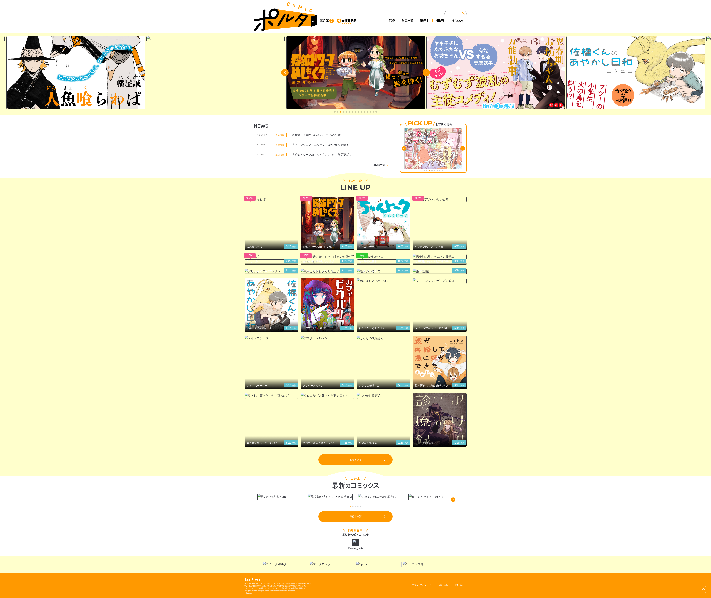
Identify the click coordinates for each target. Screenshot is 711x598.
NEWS (440, 20)
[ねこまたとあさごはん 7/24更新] (383, 281)
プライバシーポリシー (423, 585)
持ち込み (457, 20)
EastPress (252, 579)
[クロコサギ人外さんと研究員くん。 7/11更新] (327, 396)
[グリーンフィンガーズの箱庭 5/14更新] (440, 281)
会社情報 (443, 585)
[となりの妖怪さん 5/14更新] (383, 338)
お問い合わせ (460, 585)
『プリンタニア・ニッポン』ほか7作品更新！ (320, 144)
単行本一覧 (356, 516)
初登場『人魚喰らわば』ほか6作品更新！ (317, 134)
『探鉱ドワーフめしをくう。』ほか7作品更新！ (322, 154)
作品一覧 (407, 20)
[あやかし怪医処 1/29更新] (383, 396)
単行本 (424, 20)
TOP (392, 20)
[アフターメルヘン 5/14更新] (327, 338)
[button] (335, 112)
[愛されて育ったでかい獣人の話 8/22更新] (271, 396)
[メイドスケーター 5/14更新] (271, 338)
